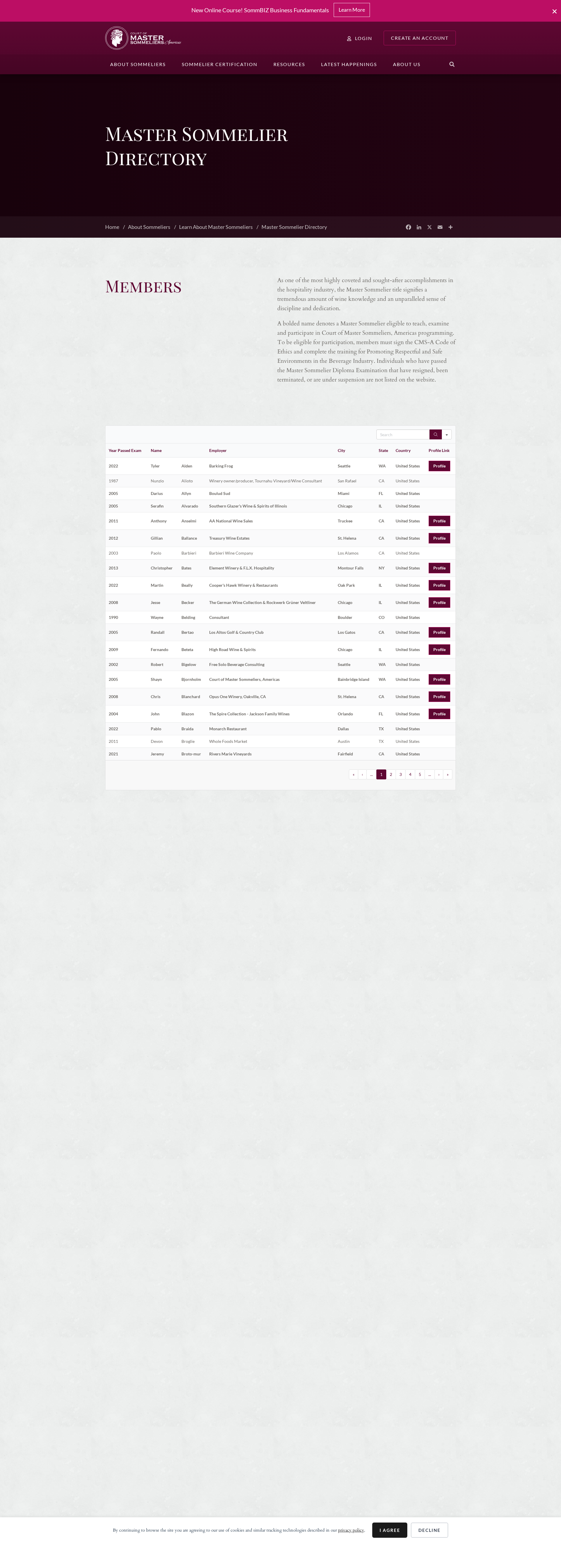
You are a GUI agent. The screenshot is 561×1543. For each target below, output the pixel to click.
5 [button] (420, 774)
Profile (439, 465)
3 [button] (400, 774)
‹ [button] (362, 774)
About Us (406, 64)
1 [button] (381, 774)
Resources (289, 64)
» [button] (448, 774)
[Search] (436, 434)
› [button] (438, 774)
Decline (429, 1530)
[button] (452, 64)
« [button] (353, 774)
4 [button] (410, 774)
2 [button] (391, 774)
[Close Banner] (555, 11)
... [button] (371, 774)
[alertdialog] (280, 11)
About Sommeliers (138, 64)
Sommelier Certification (219, 64)
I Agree (390, 1530)
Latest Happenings (349, 64)
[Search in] (447, 434)
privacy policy (351, 1530)
